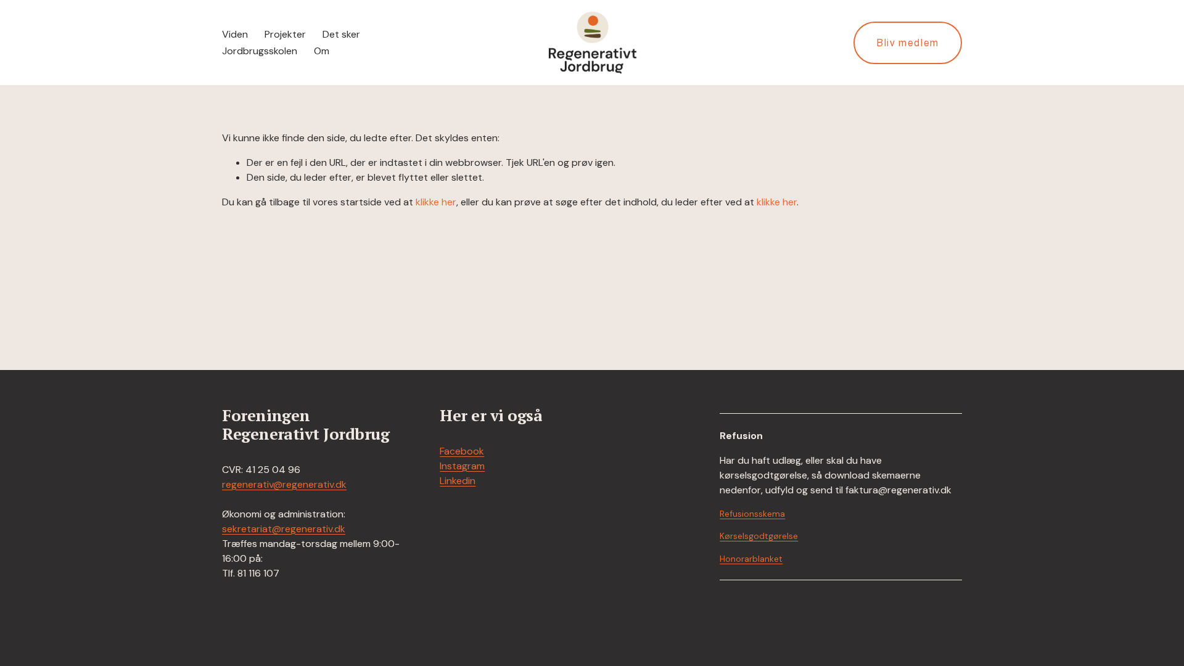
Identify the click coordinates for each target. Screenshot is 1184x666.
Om (321, 50)
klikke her (436, 201)
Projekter (285, 34)
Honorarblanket (751, 558)
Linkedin (457, 480)
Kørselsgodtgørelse (759, 535)
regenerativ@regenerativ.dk (284, 484)
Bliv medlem (907, 43)
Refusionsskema (752, 513)
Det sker (341, 34)
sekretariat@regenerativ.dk (283, 528)
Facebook (462, 451)
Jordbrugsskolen (259, 50)
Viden (235, 34)
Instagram (462, 465)
